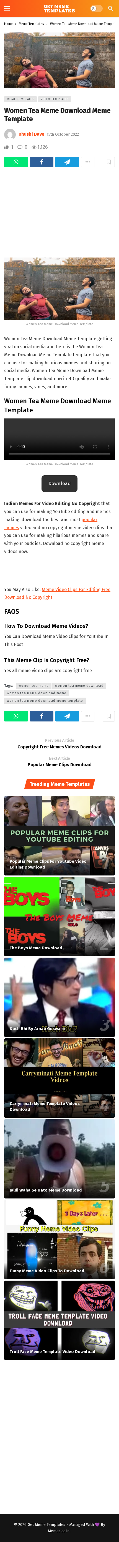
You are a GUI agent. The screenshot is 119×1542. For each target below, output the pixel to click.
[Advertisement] (59, 209)
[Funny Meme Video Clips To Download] (59, 1239)
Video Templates (55, 99)
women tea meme (34, 686)
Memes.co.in (59, 1531)
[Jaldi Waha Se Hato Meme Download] (59, 1158)
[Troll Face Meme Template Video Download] (59, 1320)
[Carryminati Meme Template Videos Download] (59, 1078)
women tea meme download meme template (45, 701)
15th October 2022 (62, 134)
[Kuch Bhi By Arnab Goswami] (59, 997)
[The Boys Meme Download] (59, 916)
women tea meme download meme (36, 693)
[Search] (111, 8)
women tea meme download (79, 686)
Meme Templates (20, 99)
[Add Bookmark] (109, 162)
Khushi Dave (31, 134)
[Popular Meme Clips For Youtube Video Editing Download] (59, 835)
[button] (59, 483)
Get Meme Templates (46, 1524)
